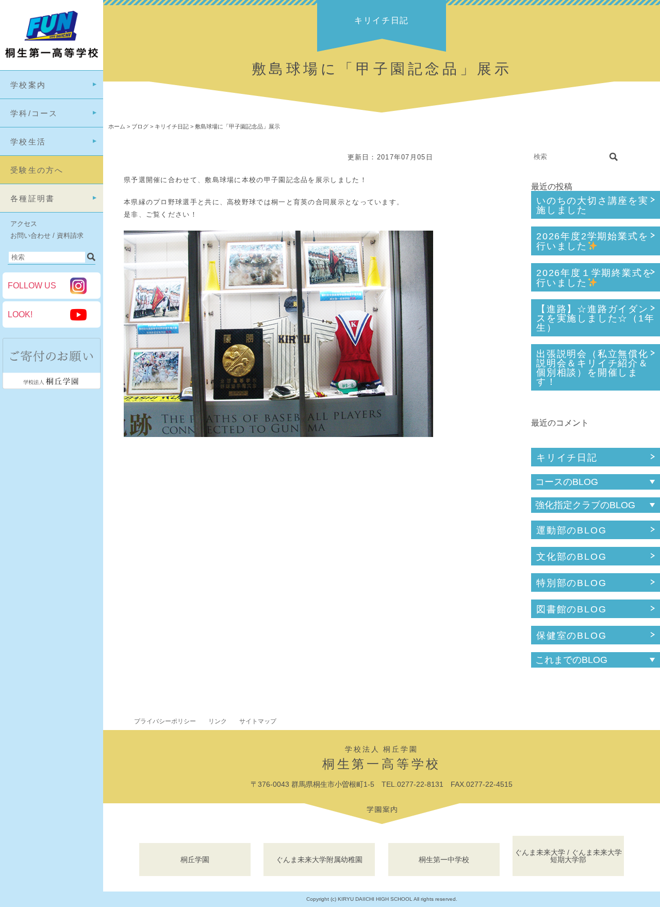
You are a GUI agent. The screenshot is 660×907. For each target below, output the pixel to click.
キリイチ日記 (567, 457)
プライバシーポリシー (165, 721)
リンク (217, 721)
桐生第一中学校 (444, 859)
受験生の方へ (37, 170)
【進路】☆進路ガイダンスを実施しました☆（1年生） (595, 318)
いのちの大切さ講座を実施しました (592, 205)
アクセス (23, 223)
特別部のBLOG (571, 583)
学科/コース (34, 113)
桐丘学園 (194, 859)
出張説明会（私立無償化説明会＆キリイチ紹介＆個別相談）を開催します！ (592, 368)
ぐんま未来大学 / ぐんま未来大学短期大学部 (568, 856)
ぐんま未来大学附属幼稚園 (319, 859)
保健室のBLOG (571, 635)
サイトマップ (257, 721)
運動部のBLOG (571, 530)
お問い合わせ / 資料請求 (47, 235)
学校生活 (28, 141)
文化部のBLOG (571, 557)
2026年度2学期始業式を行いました (592, 241)
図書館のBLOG (571, 609)
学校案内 (28, 84)
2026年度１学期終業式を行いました (594, 278)
